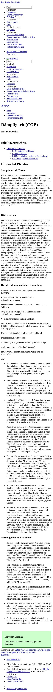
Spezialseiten (12, 39)
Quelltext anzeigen (15, 115)
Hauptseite (11, 12)
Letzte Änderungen (15, 15)
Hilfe (9, 24)
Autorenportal (12, 22)
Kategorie (5, 655)
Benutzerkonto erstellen (17, 51)
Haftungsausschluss (15, 681)
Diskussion (11, 113)
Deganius (11, 29)
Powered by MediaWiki (17, 688)
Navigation (11, 10)
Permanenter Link (14, 44)
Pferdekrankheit (13, 659)
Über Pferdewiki (14, 679)
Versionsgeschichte (15, 118)
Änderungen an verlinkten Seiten (21, 37)
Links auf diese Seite (15, 34)
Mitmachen (11, 20)
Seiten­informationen (15, 47)
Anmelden (11, 54)
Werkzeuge (11, 32)
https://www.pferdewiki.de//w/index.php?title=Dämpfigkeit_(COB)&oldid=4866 (26, 651)
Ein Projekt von (13, 27)
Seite (9, 110)
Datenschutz (12, 676)
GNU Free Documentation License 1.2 (29, 670)
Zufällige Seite (13, 17)
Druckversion (12, 42)
